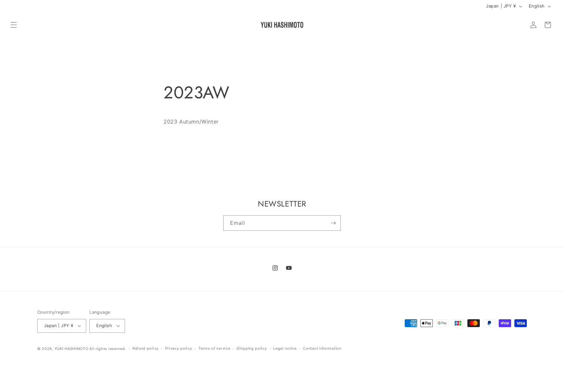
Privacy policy (178, 348)
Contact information (322, 348)
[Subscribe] (333, 223)
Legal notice (284, 348)
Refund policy (146, 348)
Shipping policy (252, 348)
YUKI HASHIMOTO (71, 348)
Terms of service (214, 348)
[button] (14, 25)
